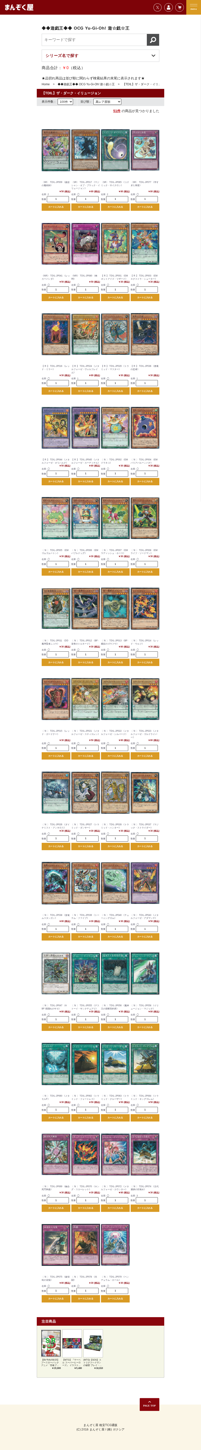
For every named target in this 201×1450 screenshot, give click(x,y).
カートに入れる (56, 207)
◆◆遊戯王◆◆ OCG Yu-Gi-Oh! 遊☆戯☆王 (86, 84)
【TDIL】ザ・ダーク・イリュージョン (148, 84)
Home (46, 84)
